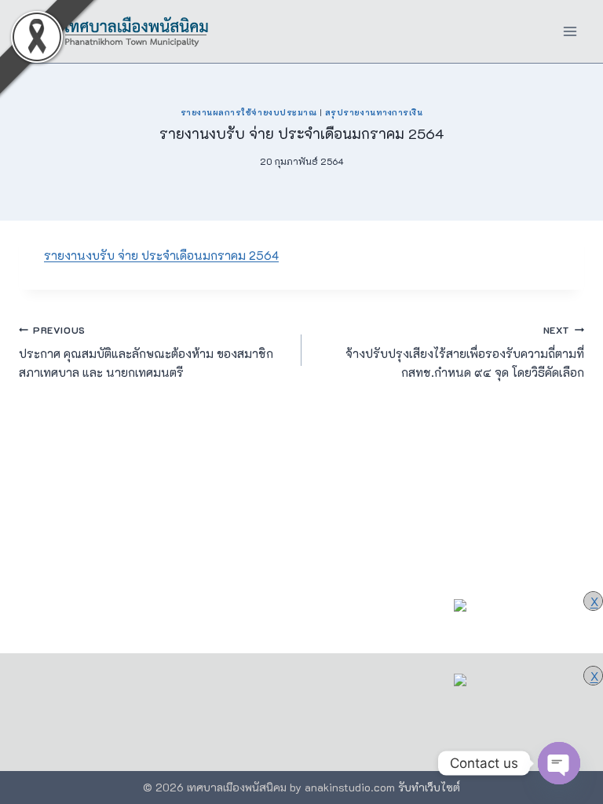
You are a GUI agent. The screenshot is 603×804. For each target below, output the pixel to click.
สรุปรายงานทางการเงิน (373, 112)
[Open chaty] (559, 763)
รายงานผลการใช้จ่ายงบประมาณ (249, 112)
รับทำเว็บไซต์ (429, 787)
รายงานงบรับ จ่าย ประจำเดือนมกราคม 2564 (161, 255)
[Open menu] (569, 31)
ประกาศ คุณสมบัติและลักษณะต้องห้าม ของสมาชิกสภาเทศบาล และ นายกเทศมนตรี (146, 352)
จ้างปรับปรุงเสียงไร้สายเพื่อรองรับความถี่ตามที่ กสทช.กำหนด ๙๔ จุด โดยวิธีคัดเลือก (464, 352)
